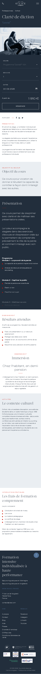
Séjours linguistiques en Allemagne (15, 581)
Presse (4, 626)
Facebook (24, 614)
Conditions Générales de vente (11, 636)
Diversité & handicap (9, 630)
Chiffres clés (6, 633)
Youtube (23, 623)
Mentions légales (11, 670)
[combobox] (20, 65)
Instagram (24, 617)
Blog (3, 620)
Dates (5, 85)
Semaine (6, 73)
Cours (5, 61)
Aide (3, 623)
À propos (5, 614)
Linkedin (23, 620)
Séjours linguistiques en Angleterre (14, 584)
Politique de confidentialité (27, 670)
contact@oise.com (9, 603)
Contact (5, 617)
